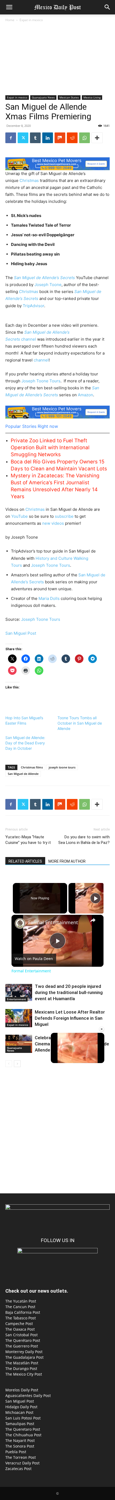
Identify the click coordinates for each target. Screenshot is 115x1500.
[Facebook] (10, 137)
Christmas (30, 180)
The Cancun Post (20, 1306)
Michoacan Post (19, 1412)
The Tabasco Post (20, 1317)
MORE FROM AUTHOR (67, 861)
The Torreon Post (20, 1457)
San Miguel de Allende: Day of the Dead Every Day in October (25, 743)
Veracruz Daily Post (22, 1462)
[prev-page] (8, 1063)
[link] (20, 923)
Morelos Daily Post (21, 1389)
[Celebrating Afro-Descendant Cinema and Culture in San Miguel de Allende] (18, 1044)
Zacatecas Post (18, 1468)
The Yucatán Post (20, 1301)
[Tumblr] (35, 137)
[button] (9, 7)
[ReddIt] (72, 137)
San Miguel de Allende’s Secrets (44, 277)
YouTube (19, 516)
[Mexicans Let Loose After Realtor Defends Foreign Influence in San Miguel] (18, 1018)
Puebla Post (15, 1451)
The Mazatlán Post (21, 1362)
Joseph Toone (48, 284)
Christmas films (32, 767)
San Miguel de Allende (23, 774)
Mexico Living (92, 97)
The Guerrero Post (21, 1346)
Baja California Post (22, 1312)
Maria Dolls (49, 598)
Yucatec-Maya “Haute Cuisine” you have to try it (28, 840)
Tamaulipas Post (19, 1423)
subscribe (65, 516)
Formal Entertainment (53, 922)
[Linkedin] (47, 137)
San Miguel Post (20, 633)
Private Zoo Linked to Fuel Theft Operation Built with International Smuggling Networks (50, 447)
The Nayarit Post (20, 1440)
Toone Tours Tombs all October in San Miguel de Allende (79, 723)
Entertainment (16, 999)
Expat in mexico (31, 20)
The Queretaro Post (22, 1429)
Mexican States (69, 97)
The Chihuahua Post (23, 1434)
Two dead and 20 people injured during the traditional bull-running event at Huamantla (69, 992)
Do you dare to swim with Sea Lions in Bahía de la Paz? (84, 840)
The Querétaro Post (22, 1340)
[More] (97, 137)
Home (9, 20)
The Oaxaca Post (20, 1329)
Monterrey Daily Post (24, 1351)
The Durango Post (21, 1368)
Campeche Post (19, 1323)
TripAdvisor (33, 305)
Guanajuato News (43, 97)
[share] (93, 920)
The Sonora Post (19, 1446)
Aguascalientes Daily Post (28, 1395)
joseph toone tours (62, 767)
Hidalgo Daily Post (21, 1406)
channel (29, 339)
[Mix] (60, 137)
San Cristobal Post (21, 1334)
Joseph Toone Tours (40, 380)
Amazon (85, 394)
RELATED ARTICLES (25, 861)
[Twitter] (23, 137)
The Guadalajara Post (24, 1357)
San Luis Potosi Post (23, 1418)
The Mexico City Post (23, 1374)
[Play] (95, 898)
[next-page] (17, 1063)
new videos (53, 523)
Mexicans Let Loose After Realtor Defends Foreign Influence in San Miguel (70, 1018)
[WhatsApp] (84, 137)
